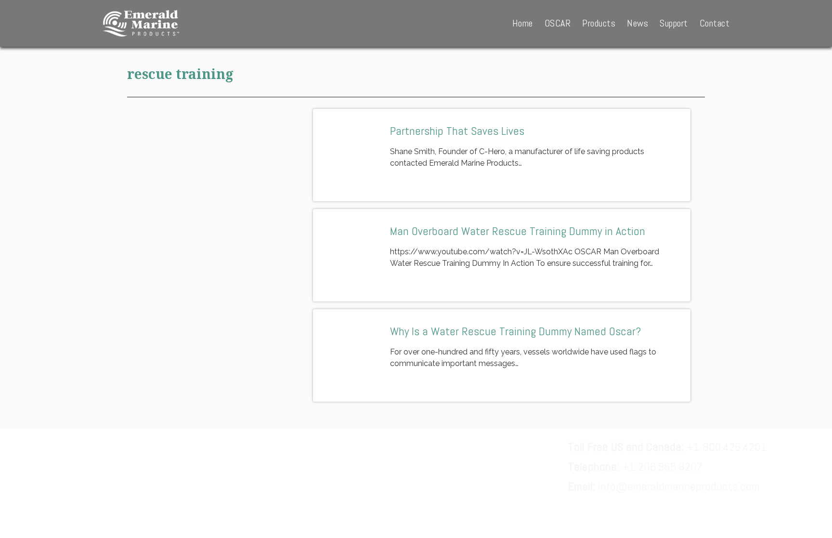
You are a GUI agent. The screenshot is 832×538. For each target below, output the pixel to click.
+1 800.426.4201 (667, 446)
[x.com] (183, 466)
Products (598, 23)
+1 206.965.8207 (635, 466)
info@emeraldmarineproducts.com (664, 486)
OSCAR (558, 23)
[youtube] (222, 466)
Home (522, 23)
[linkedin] (144, 466)
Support (674, 23)
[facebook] (105, 466)
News (637, 23)
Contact (715, 23)
